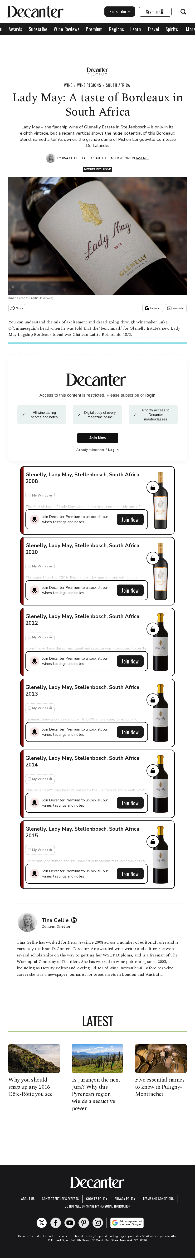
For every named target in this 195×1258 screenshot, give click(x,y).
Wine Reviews (66, 29)
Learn (135, 29)
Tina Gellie (70, 158)
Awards (15, 29)
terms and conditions (158, 1198)
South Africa (118, 85)
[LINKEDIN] (75, 920)
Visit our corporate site (159, 1236)
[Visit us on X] (41, 1223)
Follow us (155, 308)
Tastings (142, 158)
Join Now (130, 519)
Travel (153, 29)
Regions (116, 29)
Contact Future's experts (60, 1198)
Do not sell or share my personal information (97, 1206)
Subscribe (117, 11)
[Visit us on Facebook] (55, 1223)
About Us (27, 1198)
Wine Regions (89, 85)
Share (19, 308)
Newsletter (179, 308)
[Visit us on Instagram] (98, 1223)
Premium (94, 29)
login (150, 395)
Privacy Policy (125, 1198)
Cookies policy (96, 1198)
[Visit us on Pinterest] (83, 1223)
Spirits (172, 29)
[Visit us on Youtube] (69, 1223)
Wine (68, 85)
